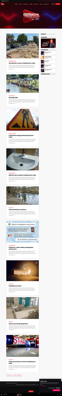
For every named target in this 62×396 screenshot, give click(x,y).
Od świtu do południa (48, 56)
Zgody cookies (31, 391)
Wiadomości (10, 321)
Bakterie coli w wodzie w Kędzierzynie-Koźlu (22, 175)
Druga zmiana (45, 45)
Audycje (43, 43)
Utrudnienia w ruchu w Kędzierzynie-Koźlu (22, 63)
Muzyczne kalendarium (48, 69)
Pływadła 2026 (13, 98)
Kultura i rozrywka (11, 95)
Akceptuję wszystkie (56, 390)
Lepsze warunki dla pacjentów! (18, 324)
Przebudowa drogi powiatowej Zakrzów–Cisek (21, 136)
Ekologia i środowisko (12, 173)
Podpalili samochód (15, 286)
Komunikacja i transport (12, 61)
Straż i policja (11, 207)
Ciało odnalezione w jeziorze (17, 210)
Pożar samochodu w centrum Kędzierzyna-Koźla (22, 362)
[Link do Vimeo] (2, 4)
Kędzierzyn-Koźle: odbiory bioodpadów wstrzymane (21, 248)
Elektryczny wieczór (48, 52)
